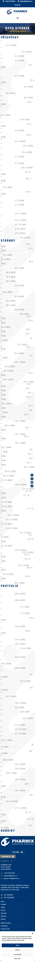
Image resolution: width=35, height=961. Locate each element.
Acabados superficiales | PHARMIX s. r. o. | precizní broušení (17, 313)
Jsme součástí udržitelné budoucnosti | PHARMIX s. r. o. (13, 134)
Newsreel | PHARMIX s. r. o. (14, 463)
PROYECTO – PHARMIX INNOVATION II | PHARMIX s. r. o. (14, 64)
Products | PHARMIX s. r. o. (14, 397)
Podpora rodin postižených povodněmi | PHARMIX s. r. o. (13, 171)
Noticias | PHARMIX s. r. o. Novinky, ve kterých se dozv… (16, 343)
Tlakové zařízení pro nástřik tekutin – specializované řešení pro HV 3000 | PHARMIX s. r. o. (17, 598)
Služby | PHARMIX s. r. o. (13, 554)
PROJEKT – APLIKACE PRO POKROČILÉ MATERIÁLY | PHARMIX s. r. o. (17, 185)
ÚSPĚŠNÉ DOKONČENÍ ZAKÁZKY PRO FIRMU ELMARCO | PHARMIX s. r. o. (16, 757)
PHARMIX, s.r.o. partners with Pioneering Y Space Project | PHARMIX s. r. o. (17, 43)
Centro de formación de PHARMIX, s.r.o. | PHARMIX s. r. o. (16, 118)
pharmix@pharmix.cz (26, 1)
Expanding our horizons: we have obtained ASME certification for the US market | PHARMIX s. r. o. (16, 150)
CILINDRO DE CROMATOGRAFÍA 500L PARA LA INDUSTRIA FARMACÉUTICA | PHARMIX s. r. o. (15, 672)
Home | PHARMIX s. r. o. (13, 467)
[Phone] (32, 486)
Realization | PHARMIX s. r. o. (15, 393)
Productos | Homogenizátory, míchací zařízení (14, 295)
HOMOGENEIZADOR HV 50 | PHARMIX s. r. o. (14, 643)
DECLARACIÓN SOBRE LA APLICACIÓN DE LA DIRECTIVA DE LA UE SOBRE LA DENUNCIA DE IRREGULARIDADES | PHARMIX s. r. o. (16, 109)
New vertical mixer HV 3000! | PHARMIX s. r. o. (14, 706)
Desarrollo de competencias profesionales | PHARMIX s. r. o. (14, 101)
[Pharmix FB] (32, 475)
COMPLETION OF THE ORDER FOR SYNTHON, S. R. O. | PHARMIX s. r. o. (16, 737)
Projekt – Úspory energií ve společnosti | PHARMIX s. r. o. (13, 177)
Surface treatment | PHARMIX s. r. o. (18, 401)
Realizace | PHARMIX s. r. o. (14, 568)
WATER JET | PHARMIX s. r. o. (15, 373)
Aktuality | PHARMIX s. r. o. (14, 834)
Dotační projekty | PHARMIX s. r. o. (17, 500)
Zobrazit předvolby (17, 955)
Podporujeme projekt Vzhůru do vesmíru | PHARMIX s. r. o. (15, 145)
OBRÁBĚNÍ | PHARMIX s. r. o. (15, 539)
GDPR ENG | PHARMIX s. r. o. (15, 454)
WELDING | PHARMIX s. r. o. (14, 384)
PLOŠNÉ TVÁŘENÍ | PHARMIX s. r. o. (18, 522)
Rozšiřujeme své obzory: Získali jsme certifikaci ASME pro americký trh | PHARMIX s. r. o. (17, 161)
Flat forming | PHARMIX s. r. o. (15, 406)
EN (17, 5)
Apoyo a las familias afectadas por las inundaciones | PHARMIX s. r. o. (16, 79)
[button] (32, 933)
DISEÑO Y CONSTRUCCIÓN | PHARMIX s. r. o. (14, 308)
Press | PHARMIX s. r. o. (13, 382)
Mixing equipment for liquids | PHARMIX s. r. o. (14, 420)
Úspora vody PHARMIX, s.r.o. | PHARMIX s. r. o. (14, 129)
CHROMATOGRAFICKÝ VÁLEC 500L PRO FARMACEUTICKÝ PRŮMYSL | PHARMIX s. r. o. (17, 722)
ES (19, 5)
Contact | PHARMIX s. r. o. (14, 428)
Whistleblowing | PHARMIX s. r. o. (17, 504)
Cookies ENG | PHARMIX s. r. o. (16, 450)
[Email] (32, 482)
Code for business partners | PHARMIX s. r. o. (13, 433)
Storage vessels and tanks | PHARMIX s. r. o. (13, 361)
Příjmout (17, 945)
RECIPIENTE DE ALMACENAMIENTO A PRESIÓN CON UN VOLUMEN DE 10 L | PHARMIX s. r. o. (17, 624)
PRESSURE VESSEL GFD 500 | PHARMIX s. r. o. (14, 728)
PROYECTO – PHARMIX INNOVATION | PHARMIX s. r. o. (14, 123)
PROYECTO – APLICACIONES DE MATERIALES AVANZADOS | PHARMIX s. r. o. (16, 91)
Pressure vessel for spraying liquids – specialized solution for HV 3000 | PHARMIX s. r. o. (17, 591)
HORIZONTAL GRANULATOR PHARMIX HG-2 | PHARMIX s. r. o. (15, 794)
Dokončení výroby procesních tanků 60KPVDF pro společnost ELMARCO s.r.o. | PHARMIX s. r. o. (17, 611)
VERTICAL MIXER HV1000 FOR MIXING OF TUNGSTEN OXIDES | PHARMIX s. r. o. (15, 777)
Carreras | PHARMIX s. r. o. (14, 334)
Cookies (15, 959)
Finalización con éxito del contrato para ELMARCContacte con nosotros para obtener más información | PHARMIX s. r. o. (16, 653)
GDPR (19, 959)
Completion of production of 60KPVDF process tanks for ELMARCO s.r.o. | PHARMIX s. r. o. (16, 604)
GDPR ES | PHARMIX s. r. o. (14, 244)
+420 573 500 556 (10, 1)
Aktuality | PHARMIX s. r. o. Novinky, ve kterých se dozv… (17, 564)
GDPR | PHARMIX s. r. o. (13, 495)
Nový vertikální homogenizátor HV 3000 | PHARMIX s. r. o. (16, 711)
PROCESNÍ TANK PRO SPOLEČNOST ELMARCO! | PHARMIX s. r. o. (17, 811)
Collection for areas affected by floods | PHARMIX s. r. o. (15, 166)
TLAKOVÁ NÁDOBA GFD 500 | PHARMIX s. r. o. (14, 732)
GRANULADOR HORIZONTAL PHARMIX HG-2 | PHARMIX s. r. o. (15, 617)
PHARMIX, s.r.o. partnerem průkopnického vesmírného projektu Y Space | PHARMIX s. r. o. (16, 49)
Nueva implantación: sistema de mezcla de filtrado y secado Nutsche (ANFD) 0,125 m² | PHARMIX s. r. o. (16, 685)
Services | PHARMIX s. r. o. (14, 388)
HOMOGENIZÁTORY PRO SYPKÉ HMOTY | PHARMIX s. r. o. (15, 488)
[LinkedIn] (32, 478)
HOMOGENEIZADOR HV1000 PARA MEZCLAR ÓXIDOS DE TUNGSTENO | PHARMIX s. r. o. (16, 637)
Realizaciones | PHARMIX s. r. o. (16, 338)
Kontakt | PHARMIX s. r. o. (14, 576)
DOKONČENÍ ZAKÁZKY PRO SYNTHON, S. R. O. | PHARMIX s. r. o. (16, 743)
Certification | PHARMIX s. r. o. (15, 458)
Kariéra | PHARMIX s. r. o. (13, 559)
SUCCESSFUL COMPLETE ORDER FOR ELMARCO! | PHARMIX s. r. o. (16, 750)
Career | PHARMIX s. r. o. (13, 436)
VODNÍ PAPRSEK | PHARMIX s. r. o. (17, 544)
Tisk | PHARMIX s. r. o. (12, 552)
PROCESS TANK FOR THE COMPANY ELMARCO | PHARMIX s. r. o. (17, 783)
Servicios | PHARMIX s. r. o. (14, 329)
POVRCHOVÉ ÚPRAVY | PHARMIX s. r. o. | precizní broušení (17, 531)
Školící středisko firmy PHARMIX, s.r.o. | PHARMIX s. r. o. (15, 236)
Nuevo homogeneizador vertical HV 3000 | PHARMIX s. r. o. (17, 680)
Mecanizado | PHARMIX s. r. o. (15, 320)
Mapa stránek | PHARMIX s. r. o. (16, 355)
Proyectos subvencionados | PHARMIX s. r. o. (14, 267)
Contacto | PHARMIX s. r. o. (14, 347)
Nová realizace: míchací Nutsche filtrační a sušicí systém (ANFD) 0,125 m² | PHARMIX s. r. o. (17, 701)
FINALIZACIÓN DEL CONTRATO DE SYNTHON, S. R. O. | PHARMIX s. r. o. (16, 660)
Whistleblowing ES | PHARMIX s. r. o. (18, 257)
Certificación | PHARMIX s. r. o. (16, 261)
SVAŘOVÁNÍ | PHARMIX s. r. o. (15, 535)
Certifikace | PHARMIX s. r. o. (15, 509)
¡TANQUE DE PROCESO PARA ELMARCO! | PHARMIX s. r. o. (14, 630)
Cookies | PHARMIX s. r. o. (14, 491)
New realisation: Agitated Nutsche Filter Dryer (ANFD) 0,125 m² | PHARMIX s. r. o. (17, 694)
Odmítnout (17, 950)
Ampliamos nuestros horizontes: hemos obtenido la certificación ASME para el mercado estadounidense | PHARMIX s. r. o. (16, 72)
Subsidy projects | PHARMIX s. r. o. (17, 445)
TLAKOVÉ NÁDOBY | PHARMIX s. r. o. (18, 478)
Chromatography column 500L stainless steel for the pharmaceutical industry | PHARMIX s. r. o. (16, 716)
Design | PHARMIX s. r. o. (13, 415)
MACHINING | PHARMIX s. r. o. (16, 410)
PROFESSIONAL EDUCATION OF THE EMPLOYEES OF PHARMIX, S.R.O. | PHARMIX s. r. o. (17, 198)
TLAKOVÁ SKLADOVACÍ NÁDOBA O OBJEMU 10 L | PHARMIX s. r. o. (16, 818)
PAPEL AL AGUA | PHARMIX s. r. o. (17, 325)
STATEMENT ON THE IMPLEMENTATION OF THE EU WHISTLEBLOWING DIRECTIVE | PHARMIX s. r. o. (14, 210)
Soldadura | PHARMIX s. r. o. (15, 316)
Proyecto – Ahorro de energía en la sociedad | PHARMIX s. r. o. (16, 86)
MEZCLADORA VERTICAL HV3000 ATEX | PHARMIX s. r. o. (16, 647)
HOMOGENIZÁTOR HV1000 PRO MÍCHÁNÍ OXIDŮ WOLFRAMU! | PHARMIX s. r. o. (15, 806)
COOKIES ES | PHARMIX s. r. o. (16, 248)
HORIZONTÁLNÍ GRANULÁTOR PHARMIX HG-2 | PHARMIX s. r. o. (15, 824)
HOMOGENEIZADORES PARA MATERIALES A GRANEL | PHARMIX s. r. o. (17, 290)
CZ (15, 5)
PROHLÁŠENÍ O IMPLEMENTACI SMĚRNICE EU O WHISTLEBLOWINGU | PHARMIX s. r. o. (17, 218)
